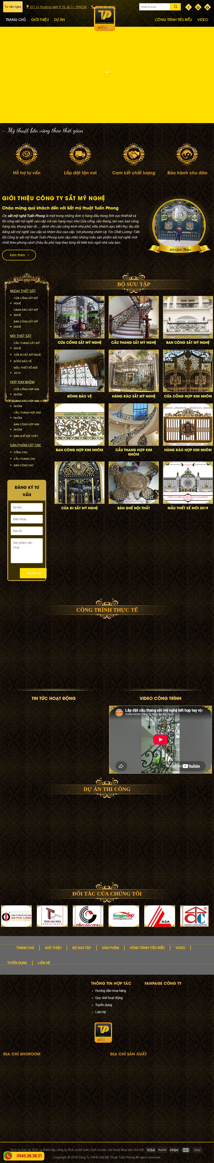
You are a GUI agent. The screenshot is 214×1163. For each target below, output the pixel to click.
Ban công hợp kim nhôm (26, 427)
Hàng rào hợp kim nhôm (26, 403)
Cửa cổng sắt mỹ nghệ (26, 300)
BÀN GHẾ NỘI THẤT (133, 508)
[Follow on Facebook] (188, 7)
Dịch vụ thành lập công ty (49, 1150)
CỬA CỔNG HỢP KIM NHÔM (188, 396)
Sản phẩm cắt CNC (25, 445)
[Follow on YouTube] (207, 7)
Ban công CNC (24, 465)
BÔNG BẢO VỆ (79, 396)
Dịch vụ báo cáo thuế (105, 1150)
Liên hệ (100, 1012)
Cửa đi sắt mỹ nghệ (27, 354)
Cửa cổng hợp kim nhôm (26, 391)
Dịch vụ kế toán (78, 1150)
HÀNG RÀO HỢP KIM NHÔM (188, 449)
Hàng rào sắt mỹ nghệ (26, 312)
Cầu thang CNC (25, 458)
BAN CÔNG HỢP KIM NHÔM (79, 449)
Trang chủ (25, 948)
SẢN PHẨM (15, 34)
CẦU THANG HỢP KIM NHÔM (133, 451)
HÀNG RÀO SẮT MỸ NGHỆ (133, 396)
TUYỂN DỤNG (180, 34)
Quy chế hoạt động (109, 998)
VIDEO (202, 19)
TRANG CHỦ (16, 19)
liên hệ (44, 963)
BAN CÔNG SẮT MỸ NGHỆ (188, 342)
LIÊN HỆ (202, 34)
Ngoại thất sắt (23, 291)
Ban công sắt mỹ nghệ (26, 324)
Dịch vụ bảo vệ (21, 1150)
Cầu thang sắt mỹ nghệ (27, 345)
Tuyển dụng (17, 963)
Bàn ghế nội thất (26, 436)
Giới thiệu (53, 948)
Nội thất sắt (21, 336)
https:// (6, 1023)
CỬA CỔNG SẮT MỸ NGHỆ (80, 342)
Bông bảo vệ (23, 361)
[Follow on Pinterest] (198, 7)
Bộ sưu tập (81, 948)
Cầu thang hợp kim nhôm (27, 415)
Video (180, 948)
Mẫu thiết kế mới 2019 (25, 370)
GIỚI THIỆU (40, 19)
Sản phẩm (110, 948)
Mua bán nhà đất (132, 1150)
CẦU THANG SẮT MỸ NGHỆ (133, 342)
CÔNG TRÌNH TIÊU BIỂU (173, 19)
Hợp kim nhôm (22, 382)
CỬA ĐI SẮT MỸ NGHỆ (79, 508)
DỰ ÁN (59, 19)
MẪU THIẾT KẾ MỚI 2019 (188, 508)
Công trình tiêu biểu (147, 948)
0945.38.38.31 (29, 1155)
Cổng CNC (21, 452)
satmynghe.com (23, 1023)
